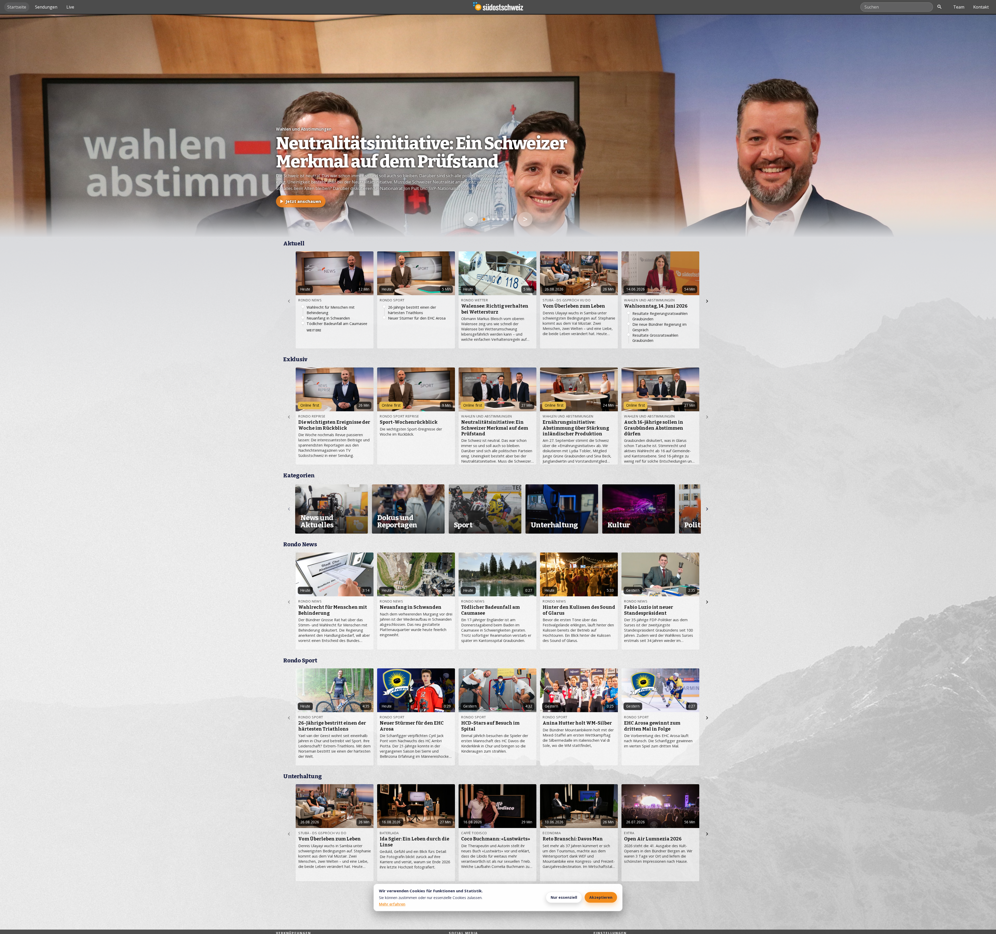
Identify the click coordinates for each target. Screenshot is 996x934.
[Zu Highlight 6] (507, 219)
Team (958, 7)
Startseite (16, 7)
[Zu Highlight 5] (502, 219)
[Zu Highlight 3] (493, 219)
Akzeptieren (600, 897)
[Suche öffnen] (939, 7)
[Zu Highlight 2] (488, 219)
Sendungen (46, 7)
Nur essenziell (564, 897)
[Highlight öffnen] (498, 125)
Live (70, 7)
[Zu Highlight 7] (512, 219)
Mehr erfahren (392, 904)
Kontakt (981, 7)
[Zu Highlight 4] (498, 219)
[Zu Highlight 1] (484, 219)
